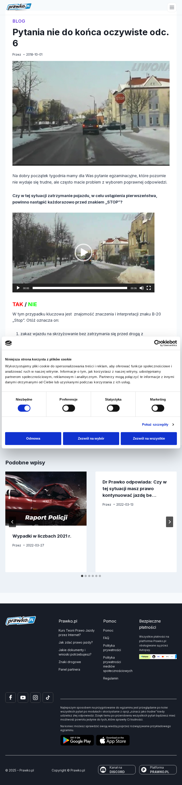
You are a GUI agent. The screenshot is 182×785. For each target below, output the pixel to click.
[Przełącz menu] (172, 7)
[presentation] (46, 499)
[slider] (80, 288)
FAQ (106, 638)
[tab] (82, 576)
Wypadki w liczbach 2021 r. (41, 536)
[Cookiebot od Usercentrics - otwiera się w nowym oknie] (157, 343)
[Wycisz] (141, 288)
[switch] (68, 408)
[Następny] (169, 522)
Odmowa (33, 438)
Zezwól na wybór (91, 438)
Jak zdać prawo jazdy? (76, 642)
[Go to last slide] (12, 522)
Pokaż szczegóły (155, 424)
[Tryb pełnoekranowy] (148, 288)
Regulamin (110, 678)
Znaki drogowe (70, 662)
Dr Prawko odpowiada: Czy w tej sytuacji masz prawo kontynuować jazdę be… (135, 488)
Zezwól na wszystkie (149, 438)
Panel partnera (69, 669)
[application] (83, 252)
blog (18, 21)
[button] (83, 252)
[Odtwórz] (18, 288)
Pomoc (108, 630)
